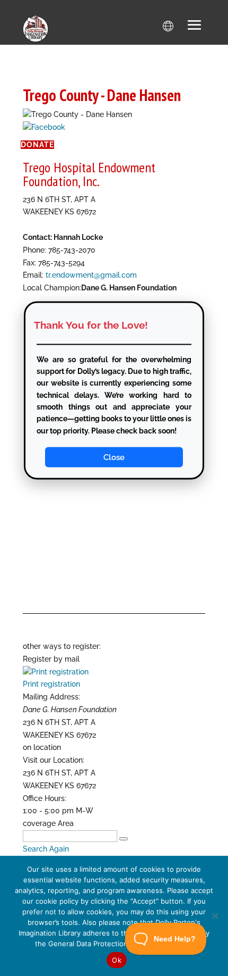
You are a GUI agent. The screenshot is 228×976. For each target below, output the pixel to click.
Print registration (51, 684)
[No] (214, 916)
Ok (116, 960)
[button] (194, 26)
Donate (37, 144)
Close (114, 457)
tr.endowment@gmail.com (91, 275)
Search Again (46, 849)
